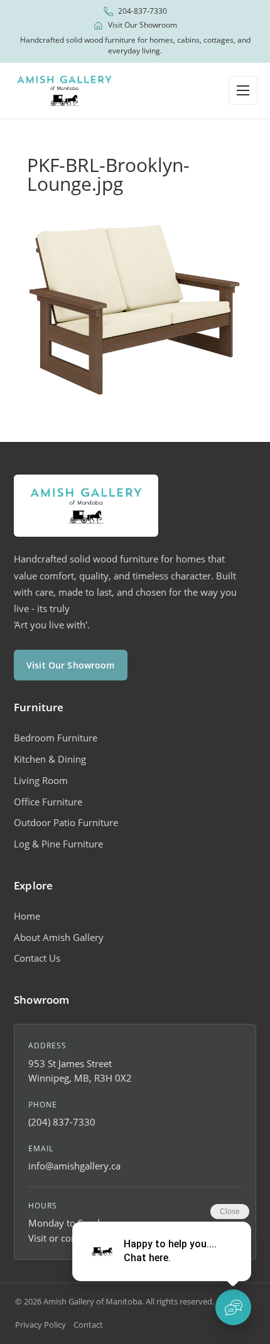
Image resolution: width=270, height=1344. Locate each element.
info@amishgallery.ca (74, 1165)
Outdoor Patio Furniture (66, 822)
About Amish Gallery (59, 937)
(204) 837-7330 (61, 1122)
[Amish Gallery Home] (64, 91)
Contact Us (37, 958)
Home (27, 916)
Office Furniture (48, 801)
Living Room (41, 780)
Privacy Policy (40, 1324)
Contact (88, 1324)
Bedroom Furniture (55, 737)
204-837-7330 (142, 11)
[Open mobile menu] (243, 90)
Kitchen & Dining (50, 759)
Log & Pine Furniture (58, 843)
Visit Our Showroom (142, 25)
